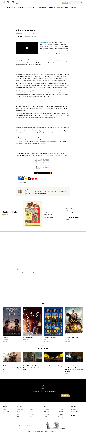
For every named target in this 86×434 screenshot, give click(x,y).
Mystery (32, 408)
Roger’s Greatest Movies (8, 408)
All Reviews (5, 409)
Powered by (19, 182)
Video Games (60, 409)
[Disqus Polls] (43, 253)
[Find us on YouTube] (74, 415)
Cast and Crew (6, 411)
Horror (17, 416)
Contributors (75, 7)
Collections (21, 7)
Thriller (31, 416)
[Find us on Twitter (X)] (76, 415)
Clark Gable (61, 87)
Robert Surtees (68, 214)
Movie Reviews (11, 7)
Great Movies (32, 7)
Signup (65, 2)
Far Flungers (46, 414)
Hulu (17, 417)
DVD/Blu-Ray (60, 408)
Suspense (32, 414)
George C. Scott (31, 62)
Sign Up (4, 415)
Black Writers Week (62, 411)
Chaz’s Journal (47, 409)
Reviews (17, 27)
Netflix (31, 409)
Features (59, 412)
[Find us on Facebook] (71, 415)
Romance (32, 411)
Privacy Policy (54, 431)
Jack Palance (46, 115)
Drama (17, 414)
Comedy (18, 411)
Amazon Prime (19, 409)
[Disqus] (43, 282)
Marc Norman (67, 210)
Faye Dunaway (48, 59)
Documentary (19, 412)
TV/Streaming (42, 7)
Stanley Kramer (43, 42)
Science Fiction (33, 412)
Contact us (73, 409)
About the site (74, 408)
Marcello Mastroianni (48, 155)
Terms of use (46, 431)
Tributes (45, 417)
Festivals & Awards (62, 7)
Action (17, 408)
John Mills (46, 214)
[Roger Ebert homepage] (11, 2)
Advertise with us (74, 411)
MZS (45, 412)
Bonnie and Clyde (52, 153)
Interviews (52, 7)
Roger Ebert (19, 36)
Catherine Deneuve (58, 155)
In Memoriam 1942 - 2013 (38, 425)
